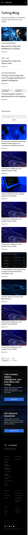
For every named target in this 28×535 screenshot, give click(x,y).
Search (14, 120)
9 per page (5, 360)
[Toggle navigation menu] (25, 2)
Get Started (14, 399)
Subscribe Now (14, 430)
